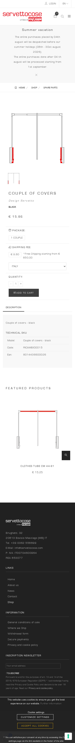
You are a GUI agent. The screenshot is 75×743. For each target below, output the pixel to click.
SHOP (34, 87)
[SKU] (66, 455)
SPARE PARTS (50, 87)
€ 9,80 (15, 254)
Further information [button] (51, 703)
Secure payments (18, 639)
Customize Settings (35, 717)
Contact (12, 596)
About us (13, 585)
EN (64, 3)
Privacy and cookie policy (23, 645)
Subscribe (13, 673)
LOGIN (52, 3)
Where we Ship (17, 628)
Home (11, 579)
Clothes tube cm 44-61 (37, 466)
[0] (55, 16)
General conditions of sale (24, 622)
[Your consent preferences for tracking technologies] (68, 736)
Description (13, 307)
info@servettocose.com (29, 548)
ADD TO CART (25, 293)
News (11, 591)
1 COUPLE (17, 237)
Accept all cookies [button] (35, 726)
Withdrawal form (18, 633)
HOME (22, 87)
